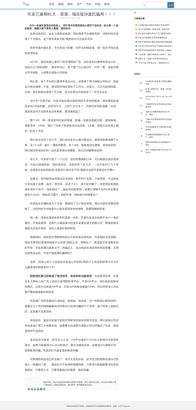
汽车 (88, 4)
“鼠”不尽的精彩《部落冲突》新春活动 (153, 29)
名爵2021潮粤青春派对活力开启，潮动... (157, 113)
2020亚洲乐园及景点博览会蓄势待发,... (158, 82)
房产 (79, 4)
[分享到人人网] (41, 389)
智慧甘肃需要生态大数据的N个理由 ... (158, 143)
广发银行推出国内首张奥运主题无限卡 (154, 25)
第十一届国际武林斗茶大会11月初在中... (158, 151)
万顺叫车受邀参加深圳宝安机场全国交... (158, 120)
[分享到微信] (44, 389)
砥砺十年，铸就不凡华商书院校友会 (153, 59)
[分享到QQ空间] (32, 389)
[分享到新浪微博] (35, 389)
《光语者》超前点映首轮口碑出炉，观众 (155, 54)
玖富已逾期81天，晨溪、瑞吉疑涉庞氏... (158, 90)
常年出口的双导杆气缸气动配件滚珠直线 (155, 46)
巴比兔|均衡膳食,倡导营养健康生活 (152, 38)
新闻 (61, 4)
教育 (107, 4)
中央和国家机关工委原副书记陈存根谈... (158, 128)
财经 (70, 4)
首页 (51, 4)
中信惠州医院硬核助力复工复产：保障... (157, 136)
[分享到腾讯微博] (38, 389)
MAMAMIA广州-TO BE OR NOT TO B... (158, 98)
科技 (97, 4)
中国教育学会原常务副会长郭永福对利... (158, 105)
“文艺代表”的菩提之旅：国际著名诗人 (153, 63)
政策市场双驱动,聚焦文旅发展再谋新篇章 (155, 42)
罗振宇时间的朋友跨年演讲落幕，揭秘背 (155, 50)
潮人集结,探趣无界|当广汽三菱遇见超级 (154, 34)
